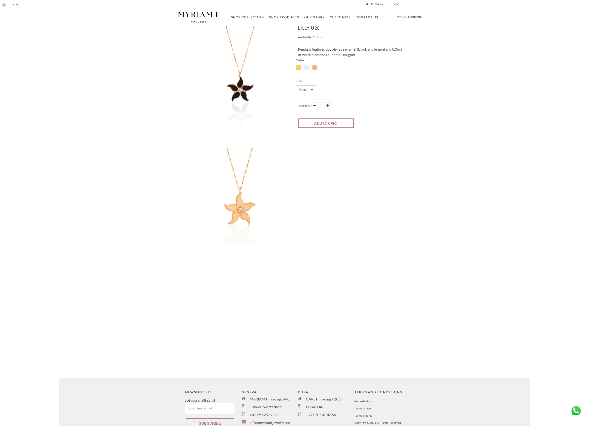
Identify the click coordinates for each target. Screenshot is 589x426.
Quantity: (305, 105)
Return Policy (362, 401)
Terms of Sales (363, 415)
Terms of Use (362, 408)
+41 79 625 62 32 (263, 414)
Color (300, 60)
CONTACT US (366, 17)
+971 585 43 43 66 (321, 414)
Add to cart (326, 123)
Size (299, 81)
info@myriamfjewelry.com (270, 422)
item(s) (409, 16)
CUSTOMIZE (340, 17)
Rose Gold (315, 67)
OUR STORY (314, 17)
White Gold (306, 67)
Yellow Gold (298, 67)
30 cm (302, 90)
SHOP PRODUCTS (284, 17)
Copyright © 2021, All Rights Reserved (377, 422)
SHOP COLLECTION (247, 17)
